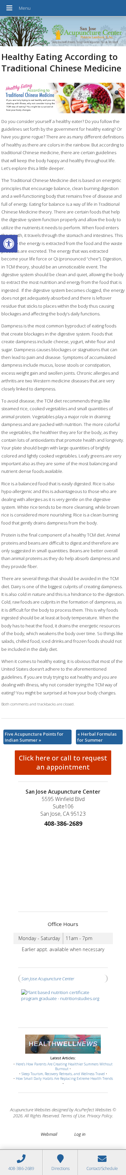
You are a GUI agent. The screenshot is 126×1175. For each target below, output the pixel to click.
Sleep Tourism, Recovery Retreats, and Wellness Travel (63, 1073)
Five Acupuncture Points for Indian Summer (34, 737)
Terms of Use (73, 1116)
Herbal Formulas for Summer (97, 737)
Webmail (49, 1134)
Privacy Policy (99, 1116)
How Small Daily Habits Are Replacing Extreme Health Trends (64, 1078)
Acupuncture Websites (30, 1110)
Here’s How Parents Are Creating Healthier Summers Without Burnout (64, 1066)
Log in (79, 1134)
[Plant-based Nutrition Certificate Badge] (63, 1005)
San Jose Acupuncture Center (48, 979)
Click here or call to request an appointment (63, 762)
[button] (8, 243)
